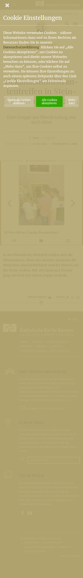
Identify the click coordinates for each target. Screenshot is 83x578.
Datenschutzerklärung (21, 47)
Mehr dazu (71, 101)
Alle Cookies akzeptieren (49, 101)
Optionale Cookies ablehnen (19, 101)
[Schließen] (41, 5)
